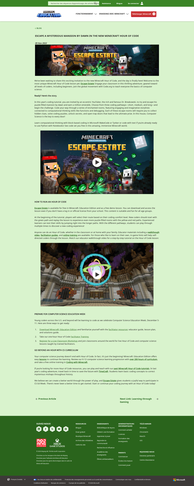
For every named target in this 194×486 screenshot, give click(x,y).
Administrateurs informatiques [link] (126, 425)
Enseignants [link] (103, 424)
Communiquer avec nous (123, 480)
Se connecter (133, 3)
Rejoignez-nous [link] (147, 452)
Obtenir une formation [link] (106, 432)
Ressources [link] (81, 424)
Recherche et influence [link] (105, 447)
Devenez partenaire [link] (147, 456)
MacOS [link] (142, 436)
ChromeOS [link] (144, 432)
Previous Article (47, 398)
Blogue (119, 3)
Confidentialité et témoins (142, 480)
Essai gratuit (80, 432)
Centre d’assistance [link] (147, 460)
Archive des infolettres (84, 440)
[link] (143, 13)
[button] (19, 479)
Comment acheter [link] (125, 430)
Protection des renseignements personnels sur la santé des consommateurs (88, 480)
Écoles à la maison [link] (125, 461)
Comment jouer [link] (124, 465)
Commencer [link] (123, 456)
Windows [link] (143, 428)
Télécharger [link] (145, 424)
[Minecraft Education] (49, 14)
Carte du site (80, 445)
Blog (39, 28)
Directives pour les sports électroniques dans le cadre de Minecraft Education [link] (54, 462)
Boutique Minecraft (83, 436)
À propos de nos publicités (77, 483)
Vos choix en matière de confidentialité (49, 480)
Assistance (106, 3)
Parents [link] (122, 452)
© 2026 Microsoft (93, 483)
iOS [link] (141, 440)
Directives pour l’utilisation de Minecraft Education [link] (52, 458)
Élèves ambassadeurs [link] (105, 459)
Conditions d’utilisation (41, 483)
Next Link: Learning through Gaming (136, 400)
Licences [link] (121, 434)
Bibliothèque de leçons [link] (106, 428)
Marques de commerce (58, 483)
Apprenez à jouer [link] (103, 436)
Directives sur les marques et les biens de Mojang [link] (51, 455)
